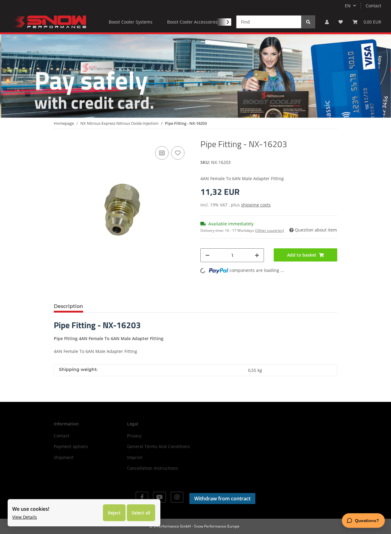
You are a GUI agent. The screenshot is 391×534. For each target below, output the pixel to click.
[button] (327, 21)
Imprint (134, 457)
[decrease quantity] (207, 255)
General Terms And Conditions (158, 446)
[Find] (308, 21)
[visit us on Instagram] (177, 497)
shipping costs (256, 205)
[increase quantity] (257, 255)
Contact (373, 6)
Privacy (134, 436)
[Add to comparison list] (162, 153)
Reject (114, 513)
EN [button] (348, 6)
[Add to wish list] (178, 153)
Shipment (64, 457)
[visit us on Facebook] (142, 497)
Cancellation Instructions (152, 468)
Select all (141, 513)
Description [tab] (68, 306)
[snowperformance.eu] (49, 21)
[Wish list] (341, 21)
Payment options (71, 446)
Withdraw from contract (222, 498)
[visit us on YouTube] (159, 497)
